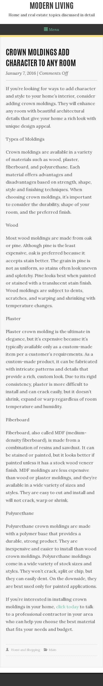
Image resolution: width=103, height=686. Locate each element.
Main (52, 650)
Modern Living (52, 6)
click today (67, 606)
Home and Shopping (25, 650)
